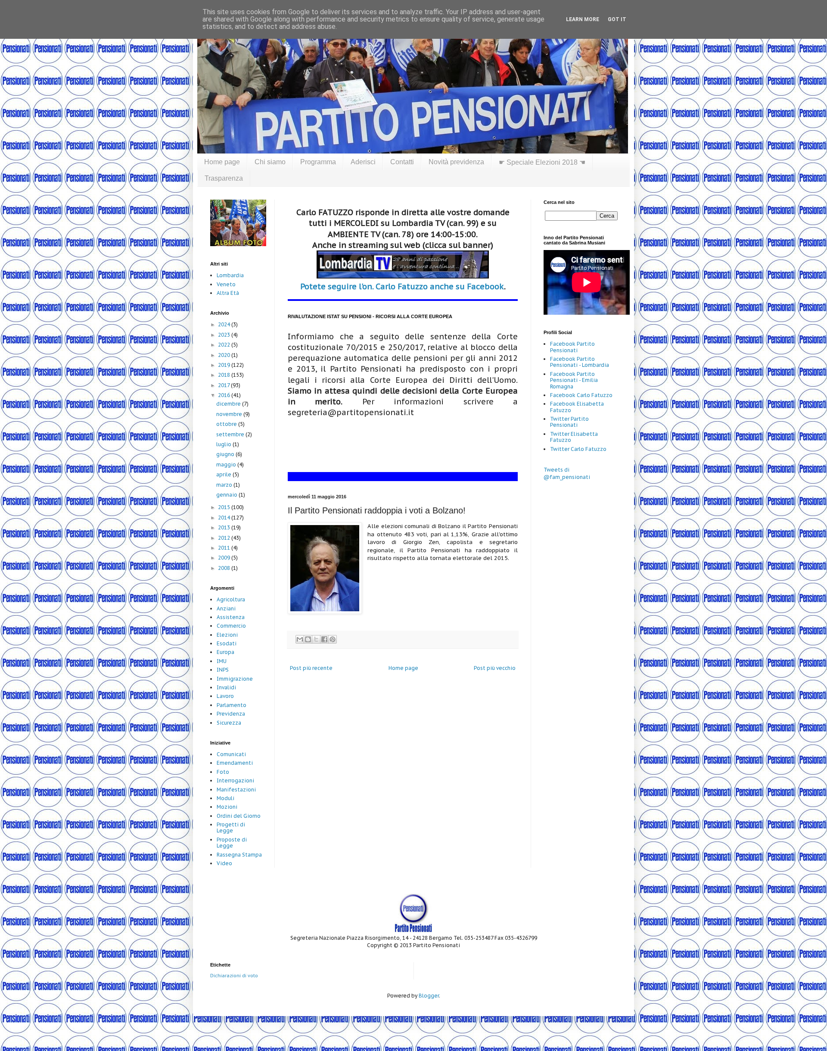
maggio (226, 464)
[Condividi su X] (316, 639)
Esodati (226, 643)
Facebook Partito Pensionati (572, 347)
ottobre (227, 424)
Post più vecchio (495, 668)
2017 (224, 385)
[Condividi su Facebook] (324, 639)
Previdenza (231, 713)
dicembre (229, 403)
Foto (223, 772)
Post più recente (311, 668)
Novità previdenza (456, 162)
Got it (617, 19)
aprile (224, 474)
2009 (224, 557)
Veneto (226, 284)
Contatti (402, 162)
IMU (222, 661)
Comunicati (231, 754)
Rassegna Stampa (239, 854)
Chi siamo (270, 162)
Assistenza (231, 617)
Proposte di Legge (232, 842)
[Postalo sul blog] (308, 639)
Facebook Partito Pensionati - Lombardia (579, 362)
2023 (224, 335)
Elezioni (227, 635)
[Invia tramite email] (299, 639)
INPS (223, 669)
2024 (224, 324)
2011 (224, 547)
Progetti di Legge (231, 827)
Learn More (582, 19)
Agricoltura (231, 599)
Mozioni (227, 807)
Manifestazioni (236, 789)
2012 (224, 538)
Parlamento (231, 705)
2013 (224, 527)
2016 (224, 395)
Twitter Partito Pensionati (569, 422)
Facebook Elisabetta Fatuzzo (577, 406)
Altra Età (228, 293)
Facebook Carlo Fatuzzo (581, 395)
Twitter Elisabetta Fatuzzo (574, 437)
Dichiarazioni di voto (234, 976)
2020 (224, 355)
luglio (224, 444)
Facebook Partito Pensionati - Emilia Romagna (574, 380)
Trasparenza (224, 178)
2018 (224, 375)
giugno (226, 454)
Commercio (231, 625)
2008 (224, 568)
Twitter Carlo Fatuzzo (578, 449)
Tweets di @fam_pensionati (567, 473)
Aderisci (363, 162)
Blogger (429, 995)
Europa (225, 652)
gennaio (227, 494)
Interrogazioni (235, 780)
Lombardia (230, 275)
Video (224, 863)
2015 (224, 507)
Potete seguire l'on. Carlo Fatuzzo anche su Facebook (402, 286)
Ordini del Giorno (239, 816)
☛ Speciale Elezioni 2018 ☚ (542, 162)
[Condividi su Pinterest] (332, 639)
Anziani (226, 608)
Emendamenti (235, 763)
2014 (224, 517)
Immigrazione (235, 679)
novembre (229, 414)
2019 (224, 365)
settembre (231, 434)
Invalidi (226, 687)
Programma (318, 162)
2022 (224, 344)
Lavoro (225, 696)
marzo (224, 485)
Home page (222, 162)
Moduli (225, 798)
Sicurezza (229, 722)
